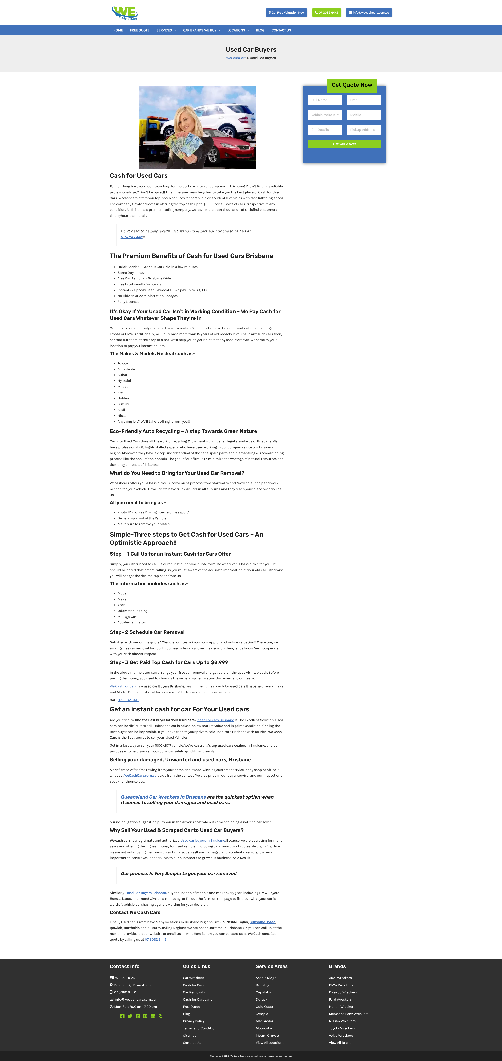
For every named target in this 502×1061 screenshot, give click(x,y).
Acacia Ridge (266, 978)
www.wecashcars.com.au (258, 1056)
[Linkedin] (153, 1016)
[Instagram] (137, 1016)
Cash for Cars (193, 985)
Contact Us (281, 30)
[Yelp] (160, 1016)
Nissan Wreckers (342, 1021)
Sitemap (190, 1035)
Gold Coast (264, 1007)
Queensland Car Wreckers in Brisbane (163, 797)
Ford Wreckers (340, 999)
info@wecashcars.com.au (370, 13)
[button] (174, 30)
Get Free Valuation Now (287, 13)
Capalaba (263, 992)
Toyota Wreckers (342, 1028)
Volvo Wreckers (341, 1035)
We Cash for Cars (123, 686)
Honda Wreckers (342, 1007)
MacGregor (264, 1021)
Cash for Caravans (197, 999)
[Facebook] (122, 1016)
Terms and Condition (199, 1028)
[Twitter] (130, 1016)
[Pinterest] (145, 1016)
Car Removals (194, 992)
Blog (260, 30)
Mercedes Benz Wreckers (348, 1014)
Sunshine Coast (262, 922)
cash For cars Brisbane (215, 720)
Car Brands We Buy (199, 30)
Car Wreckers (193, 978)
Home (118, 30)
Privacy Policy (193, 1021)
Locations (236, 30)
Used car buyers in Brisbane (202, 840)
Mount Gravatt (267, 1035)
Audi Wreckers (340, 978)
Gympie (262, 1014)
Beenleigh (264, 985)
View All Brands (341, 1042)
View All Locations (270, 1042)
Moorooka (264, 1028)
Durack (261, 999)
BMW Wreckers (341, 985)
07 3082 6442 (328, 13)
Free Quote (139, 30)
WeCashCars (236, 58)
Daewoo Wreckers (343, 992)
